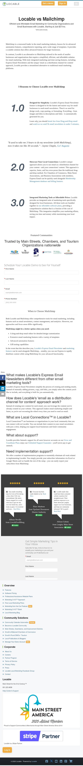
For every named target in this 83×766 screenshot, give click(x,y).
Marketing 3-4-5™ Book (13, 609)
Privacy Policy (10, 664)
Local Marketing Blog (12, 612)
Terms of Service (11, 661)
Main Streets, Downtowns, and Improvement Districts (24, 629)
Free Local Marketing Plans (14, 603)
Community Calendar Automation (16, 622)
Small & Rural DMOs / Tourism (16, 635)
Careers (8, 655)
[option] (14, 252)
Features (8, 590)
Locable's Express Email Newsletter (48, 348)
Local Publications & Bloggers (15, 638)
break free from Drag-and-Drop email (62, 121)
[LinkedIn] (2, 388)
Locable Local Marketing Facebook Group (19, 671)
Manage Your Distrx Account (15, 642)
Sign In (62, 3)
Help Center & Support (10, 691)
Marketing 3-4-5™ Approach (15, 599)
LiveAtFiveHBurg (17, 522)
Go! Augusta (63, 145)
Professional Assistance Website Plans (19, 596)
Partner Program (11, 658)
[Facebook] (2, 377)
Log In (7, 749)
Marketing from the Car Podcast (16, 606)
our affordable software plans (50, 206)
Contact (7, 674)
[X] (2, 383)
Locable (34, 761)
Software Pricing (11, 593)
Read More (17, 509)
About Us (8, 651)
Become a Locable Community (16, 625)
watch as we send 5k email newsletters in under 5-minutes (56, 124)
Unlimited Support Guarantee (39, 443)
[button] (76, 4)
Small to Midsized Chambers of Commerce (20, 632)
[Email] (2, 394)
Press (7, 667)
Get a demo (48, 3)
